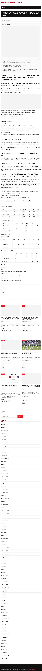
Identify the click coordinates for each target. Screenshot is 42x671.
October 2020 (5, 550)
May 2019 (4, 600)
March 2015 (4, 643)
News (3, 340)
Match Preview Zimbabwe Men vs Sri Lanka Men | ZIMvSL (30, 352)
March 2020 (4, 569)
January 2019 (4, 612)
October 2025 (5, 430)
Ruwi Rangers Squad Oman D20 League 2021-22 (12, 66)
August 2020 (4, 557)
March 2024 (4, 467)
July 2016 (4, 640)
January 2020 (4, 575)
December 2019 (5, 578)
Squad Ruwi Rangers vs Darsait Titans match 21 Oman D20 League (15, 65)
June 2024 (4, 461)
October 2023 (5, 476)
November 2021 (5, 513)
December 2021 (5, 510)
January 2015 (4, 649)
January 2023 (4, 495)
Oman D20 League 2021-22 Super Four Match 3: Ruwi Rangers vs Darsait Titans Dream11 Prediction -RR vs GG (19, 61)
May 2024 (4, 464)
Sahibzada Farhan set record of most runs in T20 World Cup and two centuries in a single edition (10, 318)
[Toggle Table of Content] (38, 58)
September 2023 (5, 479)
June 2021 (4, 526)
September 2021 (5, 520)
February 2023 (5, 492)
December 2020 (5, 544)
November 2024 (5, 452)
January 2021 (4, 541)
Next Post (31, 300)
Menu (4, 7)
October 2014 (5, 658)
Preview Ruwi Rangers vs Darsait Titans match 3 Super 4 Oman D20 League (17, 62)
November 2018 (5, 618)
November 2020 (5, 547)
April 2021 (4, 532)
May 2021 (4, 529)
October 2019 (5, 584)
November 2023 (5, 473)
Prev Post (11, 300)
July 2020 (4, 560)
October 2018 (5, 621)
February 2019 (5, 609)
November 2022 (5, 501)
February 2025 (5, 446)
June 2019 (4, 597)
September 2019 (5, 587)
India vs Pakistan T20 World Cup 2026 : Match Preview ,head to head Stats (10, 352)
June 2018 (4, 628)
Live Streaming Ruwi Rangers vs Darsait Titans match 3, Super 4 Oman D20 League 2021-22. (20, 69)
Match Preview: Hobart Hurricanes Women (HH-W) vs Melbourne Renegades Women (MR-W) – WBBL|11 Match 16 (10, 387)
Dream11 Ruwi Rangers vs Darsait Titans (10, 70)
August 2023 (4, 483)
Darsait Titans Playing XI (7, 63)
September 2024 (5, 458)
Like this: (5, 71)
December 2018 (5, 615)
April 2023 (4, 486)
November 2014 (5, 655)
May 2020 (4, 566)
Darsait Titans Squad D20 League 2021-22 (10, 67)
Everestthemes (32, 669)
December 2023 (5, 470)
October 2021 (5, 517)
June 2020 (4, 563)
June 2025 (4, 436)
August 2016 (4, 637)
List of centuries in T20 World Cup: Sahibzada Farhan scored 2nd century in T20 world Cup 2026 (31, 318)
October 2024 (5, 455)
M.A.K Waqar (8, 20)
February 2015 (5, 646)
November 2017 (5, 634)
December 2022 (5, 498)
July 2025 (4, 433)
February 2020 (5, 572)
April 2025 (4, 439)
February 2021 (5, 538)
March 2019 (4, 606)
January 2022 (4, 507)
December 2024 (5, 449)
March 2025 (4, 442)
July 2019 (4, 594)
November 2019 (5, 581)
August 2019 (4, 591)
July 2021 (4, 523)
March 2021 (4, 535)
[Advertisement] (21, 41)
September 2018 (5, 624)
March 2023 (4, 489)
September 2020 (5, 554)
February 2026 (5, 424)
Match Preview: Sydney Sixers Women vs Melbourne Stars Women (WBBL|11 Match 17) (31, 387)
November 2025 (5, 427)
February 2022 (5, 504)
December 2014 (5, 652)
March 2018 (4, 631)
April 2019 (4, 603)
